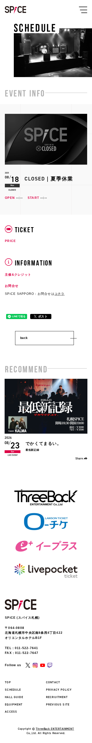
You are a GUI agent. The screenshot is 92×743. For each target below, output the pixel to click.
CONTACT (53, 682)
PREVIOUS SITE (58, 704)
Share (79, 458)
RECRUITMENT (57, 697)
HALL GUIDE (14, 697)
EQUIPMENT (13, 704)
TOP (8, 682)
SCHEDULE (13, 690)
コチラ (59, 294)
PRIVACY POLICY (59, 690)
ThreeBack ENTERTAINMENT (55, 728)
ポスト (43, 316)
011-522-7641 (26, 648)
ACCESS (11, 712)
